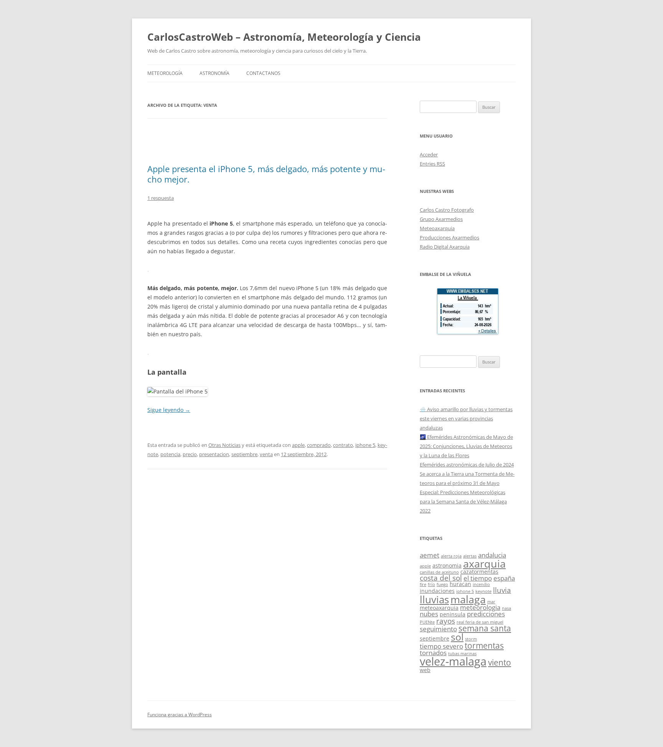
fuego (442, 584)
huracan (460, 584)
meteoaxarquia (439, 607)
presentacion (214, 454)
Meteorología (165, 73)
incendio (481, 584)
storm (471, 639)
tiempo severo (441, 646)
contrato (343, 445)
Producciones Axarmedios (449, 237)
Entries (432, 163)
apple (298, 445)
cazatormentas (479, 571)
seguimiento (438, 628)
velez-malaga (453, 661)
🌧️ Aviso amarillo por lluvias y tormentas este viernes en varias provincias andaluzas (466, 418)
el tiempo (477, 578)
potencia (170, 454)
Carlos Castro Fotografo (447, 209)
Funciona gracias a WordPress (179, 714)
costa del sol (441, 578)
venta (266, 454)
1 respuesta (160, 197)
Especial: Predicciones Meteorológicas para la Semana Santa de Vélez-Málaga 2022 (463, 501)
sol (457, 637)
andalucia (492, 555)
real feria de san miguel (480, 622)
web (425, 670)
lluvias (434, 599)
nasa (506, 608)
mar (491, 601)
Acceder (429, 154)
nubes (429, 613)
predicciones (486, 613)
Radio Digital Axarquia (445, 246)
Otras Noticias (224, 445)
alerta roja (451, 556)
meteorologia (480, 607)
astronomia (447, 565)
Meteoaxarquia (437, 228)
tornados (433, 652)
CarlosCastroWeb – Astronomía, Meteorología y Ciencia (284, 37)
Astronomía (214, 73)
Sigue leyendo (168, 409)
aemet (429, 555)
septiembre (244, 454)
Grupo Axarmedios (441, 219)
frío (431, 584)
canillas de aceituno (439, 572)
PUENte (427, 622)
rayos (445, 621)
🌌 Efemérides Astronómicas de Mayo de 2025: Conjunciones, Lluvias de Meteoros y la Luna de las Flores (466, 446)
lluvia (502, 590)
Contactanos (263, 73)
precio (190, 454)
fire (423, 584)
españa (504, 578)
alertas (470, 556)
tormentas (484, 645)
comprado (319, 445)
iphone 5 (365, 445)
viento (499, 662)
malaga (468, 599)
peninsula (452, 614)
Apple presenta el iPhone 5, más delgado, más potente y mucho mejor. (266, 173)
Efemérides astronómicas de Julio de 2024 (467, 464)
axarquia (484, 564)
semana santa (484, 628)
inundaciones (437, 590)
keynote (483, 591)
